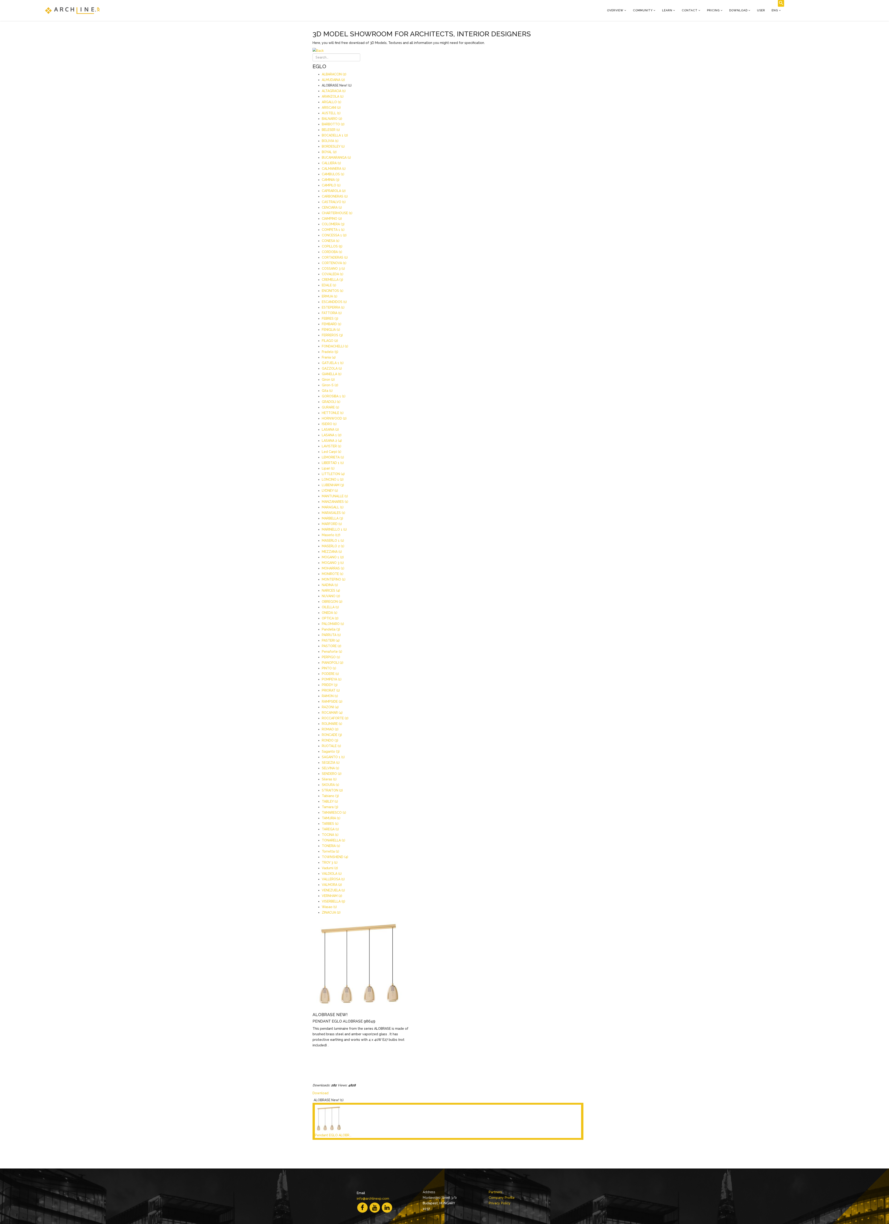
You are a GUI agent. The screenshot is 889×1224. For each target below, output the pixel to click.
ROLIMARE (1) (332, 724)
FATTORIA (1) (332, 313)
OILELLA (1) (330, 607)
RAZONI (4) (330, 707)
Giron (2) (328, 379)
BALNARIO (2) (332, 119)
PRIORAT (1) (331, 690)
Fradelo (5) (330, 352)
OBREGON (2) (332, 601)
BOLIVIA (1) (330, 141)
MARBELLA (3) (332, 518)
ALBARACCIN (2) (334, 74)
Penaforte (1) (332, 651)
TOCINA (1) (330, 835)
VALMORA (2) (332, 885)
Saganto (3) (331, 751)
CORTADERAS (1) (335, 257)
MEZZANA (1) (332, 551)
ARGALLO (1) (331, 102)
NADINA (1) (330, 585)
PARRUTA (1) (331, 635)
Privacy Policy (499, 1203)
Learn (667, 10)
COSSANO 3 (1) (333, 268)
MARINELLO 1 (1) (334, 529)
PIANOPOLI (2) (332, 663)
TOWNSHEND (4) (335, 857)
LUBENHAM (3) (333, 485)
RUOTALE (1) (331, 746)
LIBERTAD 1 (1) (333, 463)
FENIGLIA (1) (331, 329)
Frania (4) (329, 357)
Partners (495, 1192)
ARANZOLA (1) (333, 96)
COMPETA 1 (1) (333, 230)
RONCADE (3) (332, 735)
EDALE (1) (329, 285)
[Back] (448, 50)
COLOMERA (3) (333, 224)
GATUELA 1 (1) (333, 363)
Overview (615, 10)
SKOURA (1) (330, 785)
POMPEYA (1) (331, 679)
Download (738, 10)
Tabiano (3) (330, 796)
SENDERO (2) (331, 774)
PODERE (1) (330, 674)
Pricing (713, 10)
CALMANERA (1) (334, 168)
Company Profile (502, 1197)
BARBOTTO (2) (333, 124)
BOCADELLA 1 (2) (335, 135)
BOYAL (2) (329, 152)
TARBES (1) (330, 823)
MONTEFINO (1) (333, 579)
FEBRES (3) (330, 318)
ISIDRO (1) (329, 424)
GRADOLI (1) (331, 402)
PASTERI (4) (331, 640)
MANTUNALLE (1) (335, 496)
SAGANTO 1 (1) (333, 757)
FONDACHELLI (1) (335, 346)
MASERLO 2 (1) (333, 546)
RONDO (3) (330, 740)
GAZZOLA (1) (332, 368)
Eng (775, 10)
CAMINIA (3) (330, 180)
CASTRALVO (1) (334, 202)
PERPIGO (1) (331, 657)
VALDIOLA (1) (332, 873)
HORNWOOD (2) (334, 418)
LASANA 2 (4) (332, 440)
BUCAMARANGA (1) (336, 157)
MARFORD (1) (332, 524)
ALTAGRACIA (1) (334, 91)
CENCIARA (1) (332, 207)
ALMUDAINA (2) (333, 80)
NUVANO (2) (331, 596)
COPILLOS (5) (332, 246)
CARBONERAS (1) (335, 196)
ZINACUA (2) (331, 912)
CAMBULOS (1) (333, 174)
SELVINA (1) (330, 768)
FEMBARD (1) (331, 324)
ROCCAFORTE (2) (335, 718)
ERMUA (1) (329, 296)
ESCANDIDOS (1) (334, 302)
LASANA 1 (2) (331, 435)
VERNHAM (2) (332, 896)
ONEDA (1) (329, 613)
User (761, 10)
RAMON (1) (330, 696)
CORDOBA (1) (332, 252)
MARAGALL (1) (333, 507)
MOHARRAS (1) (333, 568)
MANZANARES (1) (335, 502)
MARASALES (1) (333, 513)
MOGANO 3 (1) (333, 563)
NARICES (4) (331, 590)
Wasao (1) (329, 907)
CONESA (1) (330, 241)
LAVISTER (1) (331, 446)
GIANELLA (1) (331, 374)
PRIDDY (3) (330, 685)
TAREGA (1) (330, 829)
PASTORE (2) (331, 646)
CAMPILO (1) (331, 185)
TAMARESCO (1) (334, 812)
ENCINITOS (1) (332, 291)
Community (643, 10)
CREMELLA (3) (332, 279)
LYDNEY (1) (330, 490)
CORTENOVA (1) (334, 263)
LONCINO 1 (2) (333, 479)
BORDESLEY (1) (333, 146)
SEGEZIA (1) (331, 762)
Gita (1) (327, 391)
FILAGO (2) (330, 341)
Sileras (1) (329, 779)
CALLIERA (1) (331, 163)
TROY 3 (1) (330, 862)
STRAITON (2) (332, 790)
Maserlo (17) (331, 535)
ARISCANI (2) (331, 107)
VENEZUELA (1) (333, 890)
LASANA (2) (330, 429)
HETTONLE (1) (333, 413)
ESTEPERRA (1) (333, 307)
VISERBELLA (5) (333, 901)
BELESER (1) (331, 130)
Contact (690, 10)
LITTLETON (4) (333, 474)
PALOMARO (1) (333, 624)
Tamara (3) (330, 807)
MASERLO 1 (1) (333, 540)
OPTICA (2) (330, 618)
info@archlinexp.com (373, 1198)
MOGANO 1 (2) (333, 557)
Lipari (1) (328, 468)
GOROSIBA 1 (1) (333, 396)
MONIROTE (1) (332, 574)
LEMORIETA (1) (333, 457)
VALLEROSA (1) (333, 879)
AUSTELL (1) (331, 113)
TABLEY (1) (330, 801)
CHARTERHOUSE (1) (337, 213)
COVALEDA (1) (332, 274)
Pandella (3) (331, 629)
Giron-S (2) (330, 385)
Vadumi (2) (330, 868)
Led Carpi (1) (331, 452)
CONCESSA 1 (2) (334, 235)
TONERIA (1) (331, 846)
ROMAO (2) (330, 729)
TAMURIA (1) (331, 818)
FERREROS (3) (332, 335)
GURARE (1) (330, 407)
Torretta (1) (330, 851)
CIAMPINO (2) (332, 218)
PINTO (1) (329, 668)
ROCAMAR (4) (332, 712)
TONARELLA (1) (333, 840)
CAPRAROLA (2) (334, 191)
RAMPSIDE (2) (332, 701)
